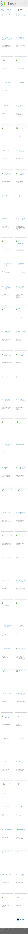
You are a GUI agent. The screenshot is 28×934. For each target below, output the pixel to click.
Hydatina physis (19, 136)
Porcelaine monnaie (19, 181)
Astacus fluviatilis (5, 657)
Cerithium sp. (4, 68)
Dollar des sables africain (20, 588)
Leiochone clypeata (5, 136)
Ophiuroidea (4, 612)
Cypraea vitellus (18, 409)
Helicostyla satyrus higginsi (7, 362)
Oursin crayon (4, 520)
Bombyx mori (4, 636)
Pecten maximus (19, 453)
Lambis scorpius (18, 318)
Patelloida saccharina (5, 408)
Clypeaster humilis (19, 589)
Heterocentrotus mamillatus (7, 521)
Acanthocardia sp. (5, 430)
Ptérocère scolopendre (6, 339)
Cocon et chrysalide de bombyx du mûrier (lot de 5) (6, 634)
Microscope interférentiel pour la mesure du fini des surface (20, 228)
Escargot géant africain (20, 543)
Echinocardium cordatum (6, 544)
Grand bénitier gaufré (20, 769)
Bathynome (18, 724)
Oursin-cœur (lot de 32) (6, 543)
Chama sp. (18, 816)
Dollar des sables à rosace (20, 520)
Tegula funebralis (19, 565)
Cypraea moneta (19, 182)
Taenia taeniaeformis (19, 114)
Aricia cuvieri (18, 905)
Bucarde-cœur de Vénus (6, 452)
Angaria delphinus (5, 565)
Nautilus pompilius (5, 815)
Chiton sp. (18, 746)
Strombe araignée (19, 339)
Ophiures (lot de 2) (19, 611)
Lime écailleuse (18, 430)
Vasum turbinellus (5, 837)
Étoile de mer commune (20, 475)
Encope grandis (5, 588)
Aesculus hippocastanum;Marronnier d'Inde (21, 297)
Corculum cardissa (5, 453)
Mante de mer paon (19, 656)
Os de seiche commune (6, 792)
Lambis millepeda (5, 340)
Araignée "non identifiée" (20, 701)
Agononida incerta (5, 882)
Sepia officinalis (4, 793)
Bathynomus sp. (19, 725)
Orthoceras (18, 793)
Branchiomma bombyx (20, 68)
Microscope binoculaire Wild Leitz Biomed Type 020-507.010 (20, 24)
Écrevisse (3, 656)
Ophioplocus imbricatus (20, 612)
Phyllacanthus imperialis (6, 476)
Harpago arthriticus (19, 340)
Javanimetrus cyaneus (6, 318)
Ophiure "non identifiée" (6, 611)
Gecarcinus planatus (19, 633)
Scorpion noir (4, 701)
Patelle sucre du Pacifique (6, 407)
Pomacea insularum (19, 362)
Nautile (3, 814)
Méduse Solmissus (5, 905)
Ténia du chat (18, 113)
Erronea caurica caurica (6, 181)
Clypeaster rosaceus (19, 521)
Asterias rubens (18, 476)
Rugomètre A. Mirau (19, 226)
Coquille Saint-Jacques (20, 452)
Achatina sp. (18, 544)
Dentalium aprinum (5, 747)
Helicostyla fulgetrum (20, 158)
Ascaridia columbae (5, 227)
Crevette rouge (19, 837)
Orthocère (18, 792)
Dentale (3, 746)
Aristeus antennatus (19, 838)
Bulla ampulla (4, 158)
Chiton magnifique (5, 769)
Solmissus (3, 906)
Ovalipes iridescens (19, 882)
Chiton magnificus (5, 770)
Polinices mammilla (19, 90)
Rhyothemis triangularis (6, 249)
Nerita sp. (4, 113)
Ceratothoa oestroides (6, 724)
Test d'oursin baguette (6, 475)
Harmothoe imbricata (6, 90)
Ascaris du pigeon (5, 226)
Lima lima (17, 431)
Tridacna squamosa (19, 770)
